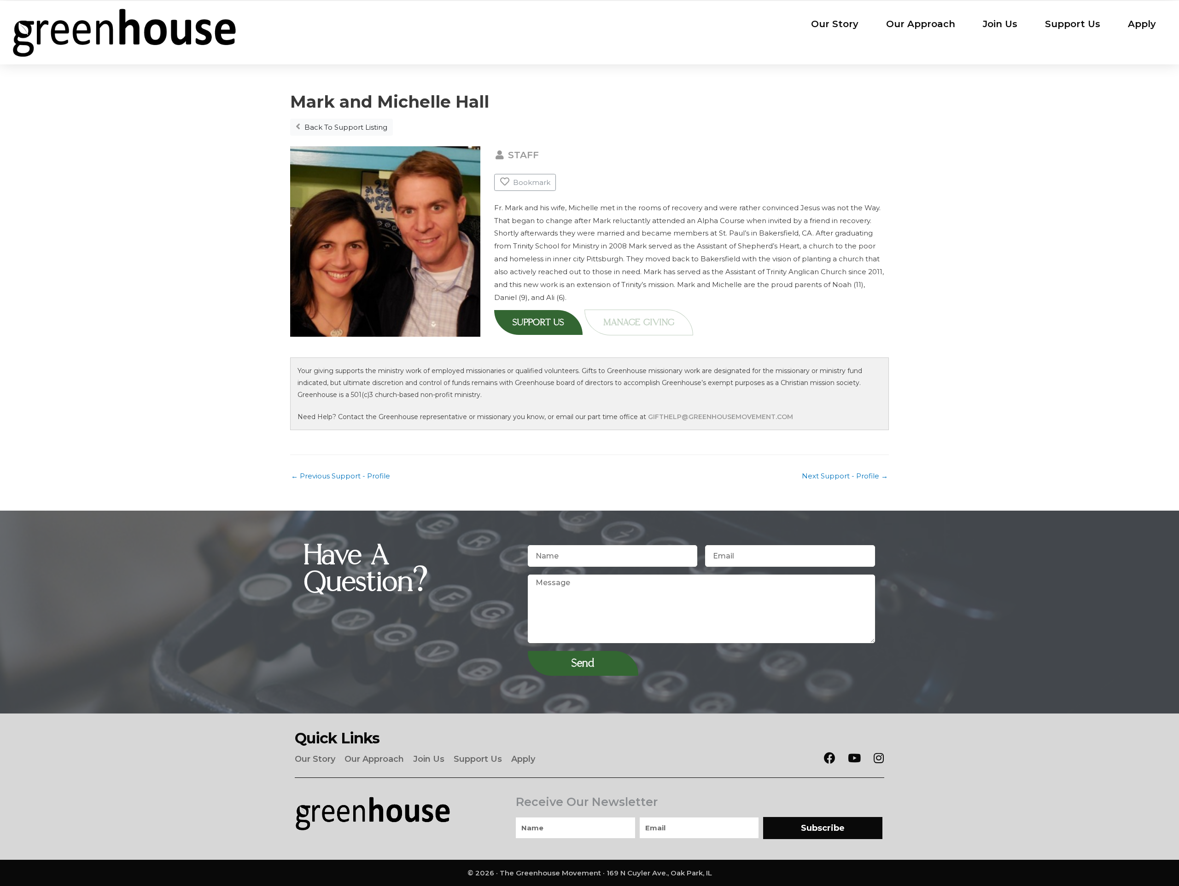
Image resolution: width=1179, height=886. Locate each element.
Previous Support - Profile (340, 476)
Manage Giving (638, 322)
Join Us (1000, 23)
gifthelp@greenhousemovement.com (720, 417)
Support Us (1072, 23)
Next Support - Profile (845, 476)
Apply (1142, 23)
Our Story (834, 23)
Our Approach (920, 23)
